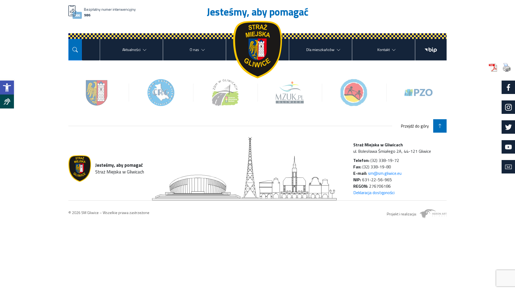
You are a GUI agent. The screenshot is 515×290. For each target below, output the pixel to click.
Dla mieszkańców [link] (320, 49)
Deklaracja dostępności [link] (374, 192)
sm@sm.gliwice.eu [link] (385, 173)
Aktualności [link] (131, 49)
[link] (7, 88)
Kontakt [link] (383, 49)
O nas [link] (194, 49)
